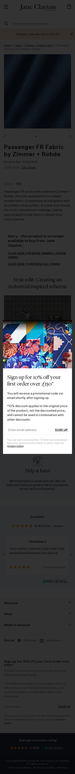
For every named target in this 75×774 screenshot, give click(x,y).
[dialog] (37, 387)
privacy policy (15, 446)
